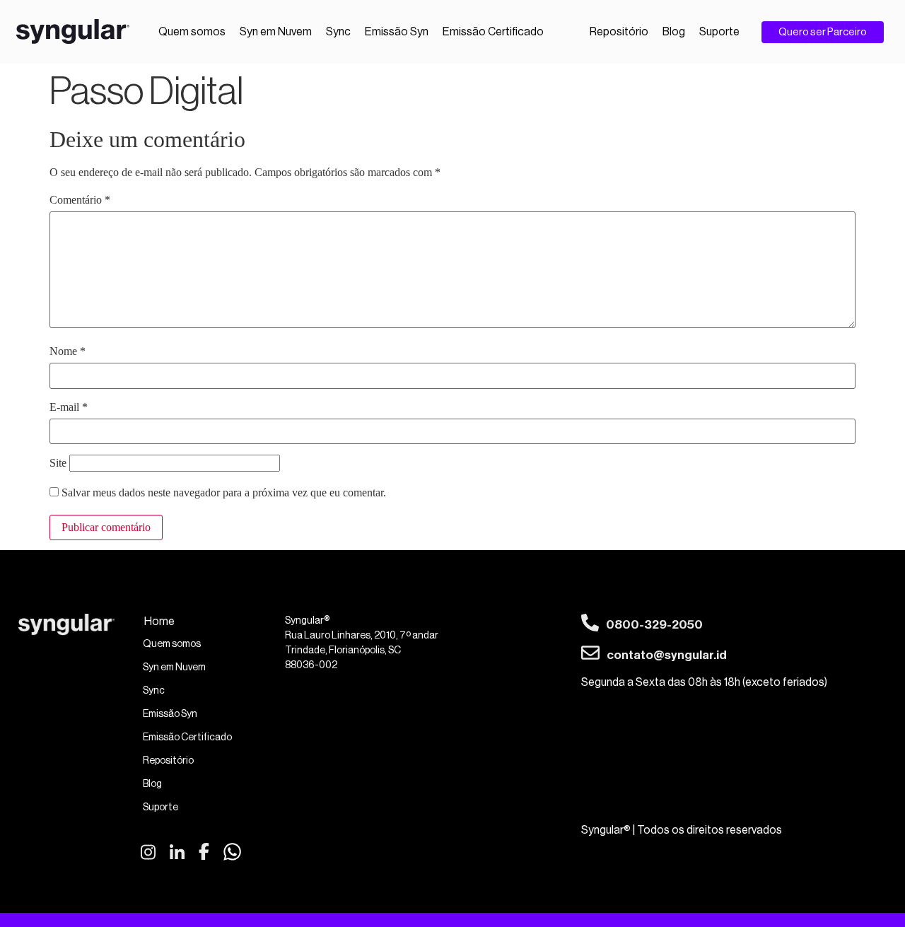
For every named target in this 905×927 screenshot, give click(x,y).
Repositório (619, 31)
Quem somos (192, 31)
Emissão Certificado (493, 31)
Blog (673, 31)
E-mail (68, 407)
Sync (338, 31)
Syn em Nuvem (276, 31)
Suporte (719, 31)
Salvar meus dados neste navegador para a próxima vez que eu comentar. (224, 493)
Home (159, 621)
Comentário (79, 200)
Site (57, 463)
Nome (67, 351)
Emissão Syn (396, 31)
